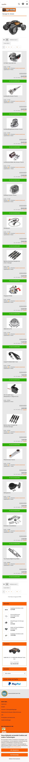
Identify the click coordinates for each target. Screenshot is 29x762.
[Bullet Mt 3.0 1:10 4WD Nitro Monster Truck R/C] (14, 651)
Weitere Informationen (14, 758)
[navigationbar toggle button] (27, 4)
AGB (2, 714)
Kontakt (3, 706)
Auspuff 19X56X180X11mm (11, 361)
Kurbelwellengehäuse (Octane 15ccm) (13, 129)
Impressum (3, 704)
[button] (4, 39)
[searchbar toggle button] (19, 4)
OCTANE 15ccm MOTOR (10, 63)
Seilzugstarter (7, 492)
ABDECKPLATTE (8, 329)
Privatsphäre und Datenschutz (8, 717)
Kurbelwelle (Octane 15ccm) (11, 96)
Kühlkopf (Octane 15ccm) (10, 195)
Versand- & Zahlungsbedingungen (9, 709)
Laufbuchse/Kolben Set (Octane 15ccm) (14, 162)
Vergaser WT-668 (8, 295)
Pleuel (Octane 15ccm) (9, 459)
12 (17, 47)
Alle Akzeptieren (14, 750)
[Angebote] (24, 644)
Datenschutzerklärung (16, 746)
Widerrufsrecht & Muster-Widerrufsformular (11, 712)
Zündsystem (7, 228)
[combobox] (13, 39)
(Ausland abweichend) (20, 68)
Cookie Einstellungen (6, 720)
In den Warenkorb (14, 81)
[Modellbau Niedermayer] (3, 4)
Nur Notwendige (14, 754)
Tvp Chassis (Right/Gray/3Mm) (11, 558)
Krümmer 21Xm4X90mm (10, 525)
